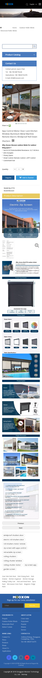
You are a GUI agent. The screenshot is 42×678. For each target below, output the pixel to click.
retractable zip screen (12, 552)
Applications (6, 651)
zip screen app (30, 565)
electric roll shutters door (14, 539)
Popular (23, 624)
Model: (6, 188)
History (23, 627)
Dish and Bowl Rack (24, 581)
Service (23, 630)
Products (5, 643)
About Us (5, 648)
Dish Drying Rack (23, 576)
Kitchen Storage (28, 579)
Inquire (8, 177)
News (4, 640)
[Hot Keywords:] (35, 46)
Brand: (6, 191)
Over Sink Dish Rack (9, 576)
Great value (25, 618)
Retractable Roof (8, 624)
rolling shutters (10, 556)
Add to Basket (28, 177)
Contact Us (6, 637)
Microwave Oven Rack (15, 584)
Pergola (4, 618)
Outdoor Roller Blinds (9, 621)
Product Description (13, 195)
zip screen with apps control (15, 548)
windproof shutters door (14, 535)
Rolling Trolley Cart (8, 581)
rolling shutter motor (12, 565)
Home (4, 645)
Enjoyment (24, 621)
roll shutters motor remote (14, 544)
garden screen (9, 569)
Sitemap (24, 674)
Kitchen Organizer (15, 579)
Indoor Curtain (7, 627)
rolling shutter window (13, 561)
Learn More (25, 11)
